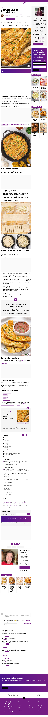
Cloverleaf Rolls (27, 587)
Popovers (5, 398)
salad (22, 360)
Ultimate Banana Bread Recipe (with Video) (12, 589)
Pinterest (40, 707)
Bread (2, 7)
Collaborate (30, 707)
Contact (29, 705)
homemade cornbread (5, 124)
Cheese (14, 546)
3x (27, 435)
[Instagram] (21, 571)
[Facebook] (25, 571)
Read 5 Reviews (27, 14)
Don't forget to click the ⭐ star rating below (14, 620)
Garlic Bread (5, 394)
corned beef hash (14, 124)
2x (25, 435)
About (29, 701)
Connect (40, 701)
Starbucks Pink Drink (43, 88)
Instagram (40, 705)
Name (34, 62)
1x (23, 435)
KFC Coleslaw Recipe (35, 102)
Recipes (20, 701)
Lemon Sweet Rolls (19, 587)
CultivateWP (45, 715)
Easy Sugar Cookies (43, 134)
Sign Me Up (35, 69)
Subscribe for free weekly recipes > (24, 0)
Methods (20, 710)
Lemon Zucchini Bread (4, 587)
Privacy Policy (26, 715)
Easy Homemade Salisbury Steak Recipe (35, 135)
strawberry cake (4, 125)
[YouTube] (23, 571)
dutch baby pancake (22, 124)
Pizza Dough (5, 397)
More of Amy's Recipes (23, 567)
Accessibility (31, 715)
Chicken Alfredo (35, 120)
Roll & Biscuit (20, 546)
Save (28, 513)
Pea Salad (35, 87)
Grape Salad (43, 101)
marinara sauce (4, 363)
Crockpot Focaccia (7, 393)
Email (17, 512)
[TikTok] (29, 571)
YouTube (39, 710)
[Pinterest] (27, 571)
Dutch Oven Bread (6, 400)
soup (19, 360)
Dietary (19, 707)
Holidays (19, 705)
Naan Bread (5, 395)
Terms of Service (36, 715)
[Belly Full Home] (24, 3)
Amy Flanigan (7, 15)
